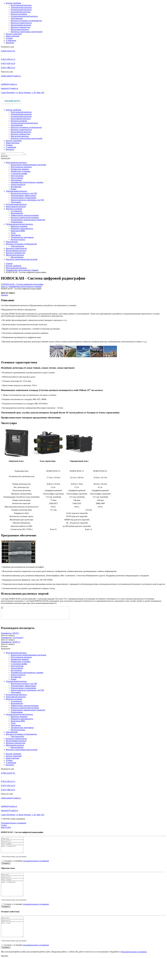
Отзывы (9, 38)
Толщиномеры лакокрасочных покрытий (28, 220)
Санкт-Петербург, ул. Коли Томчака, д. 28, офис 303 (22, 92)
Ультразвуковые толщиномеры (23, 198)
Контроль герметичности (21, 23)
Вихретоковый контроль (21, 25)
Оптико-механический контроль (24, 16)
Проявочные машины (20, 169)
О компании (11, 40)
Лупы (13, 233)
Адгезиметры (16, 211)
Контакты (10, 43)
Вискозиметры (17, 213)
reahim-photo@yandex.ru (11, 76)
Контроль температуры (20, 27)
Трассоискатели (17, 246)
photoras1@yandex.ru (9, 88)
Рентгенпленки (17, 176)
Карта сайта (6, 827)
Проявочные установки (20, 171)
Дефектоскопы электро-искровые (25, 215)
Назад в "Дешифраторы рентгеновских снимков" (21, 286)
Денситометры (17, 178)
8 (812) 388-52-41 (8, 68)
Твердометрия (16, 18)
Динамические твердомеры (22, 237)
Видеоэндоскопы (18, 239)
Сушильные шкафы (19, 173)
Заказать (4, 295)
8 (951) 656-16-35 (8, 63)
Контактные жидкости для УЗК (24, 193)
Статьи (4, 825)
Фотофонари (16, 187)
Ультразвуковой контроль (21, 7)
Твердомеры (16, 202)
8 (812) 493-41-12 (8, 59)
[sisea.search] (25, 154)
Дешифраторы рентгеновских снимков (27, 182)
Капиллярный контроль (21, 12)
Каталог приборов (13, 3)
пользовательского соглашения (36, 861)
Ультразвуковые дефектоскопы (23, 195)
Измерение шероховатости (22, 228)
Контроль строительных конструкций (26, 32)
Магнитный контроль (20, 29)
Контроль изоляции (19, 14)
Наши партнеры (12, 36)
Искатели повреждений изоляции (25, 217)
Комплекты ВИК (18, 231)
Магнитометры (17, 257)
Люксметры (16, 235)
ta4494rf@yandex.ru (9, 84)
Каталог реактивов (14, 34)
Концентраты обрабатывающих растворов (28, 165)
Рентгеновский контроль (21, 5)
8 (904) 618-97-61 (8, 51)
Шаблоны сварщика (19, 226)
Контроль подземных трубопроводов (26, 21)
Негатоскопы (16, 180)
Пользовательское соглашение (13, 823)
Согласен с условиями (26, 861)
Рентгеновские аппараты (21, 167)
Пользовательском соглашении (134, 952)
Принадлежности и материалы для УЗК (27, 200)
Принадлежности (18, 184)
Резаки (13, 189)
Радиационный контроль (21, 10)
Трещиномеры (17, 222)
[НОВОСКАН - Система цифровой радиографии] (22, 284)
